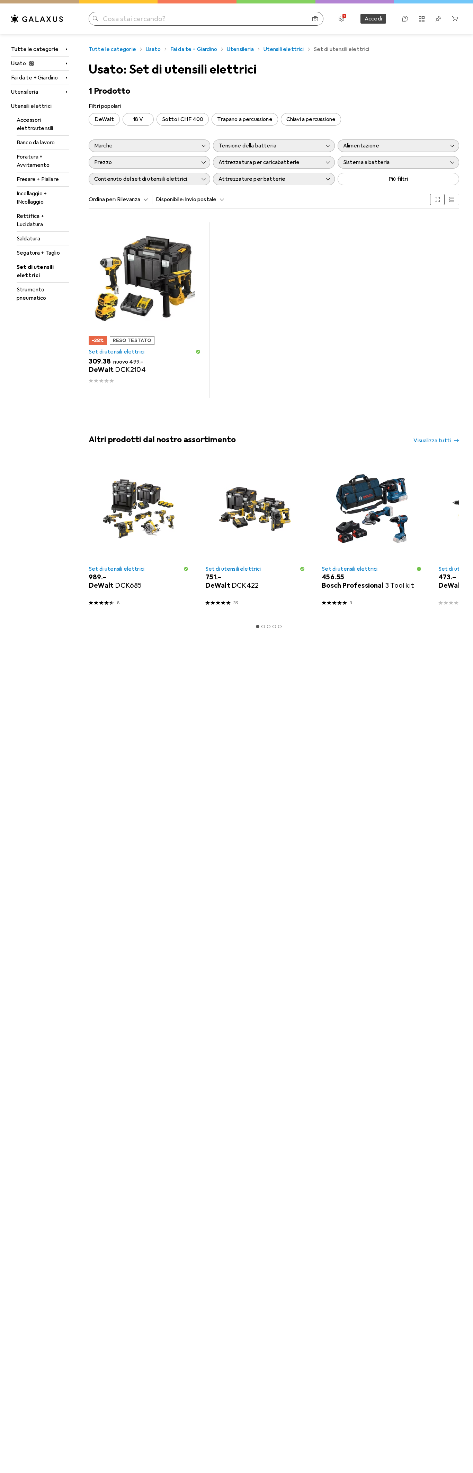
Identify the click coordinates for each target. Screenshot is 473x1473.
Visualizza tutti (432, 440)
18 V (138, 119)
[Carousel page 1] (257, 626)
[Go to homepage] (37, 19)
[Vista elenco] (452, 199)
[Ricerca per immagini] (315, 19)
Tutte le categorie (35, 49)
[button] (198, 352)
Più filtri (398, 179)
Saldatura (28, 238)
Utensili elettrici (31, 106)
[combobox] (131, 199)
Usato (18, 63)
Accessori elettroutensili (35, 124)
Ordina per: (102, 199)
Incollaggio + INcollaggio (32, 197)
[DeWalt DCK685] (138, 536)
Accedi (373, 18)
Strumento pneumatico (31, 293)
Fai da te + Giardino (34, 77)
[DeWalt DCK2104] (144, 310)
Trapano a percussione (244, 119)
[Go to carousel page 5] (280, 626)
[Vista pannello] (437, 199)
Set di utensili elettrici (35, 271)
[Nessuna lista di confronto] (421, 18)
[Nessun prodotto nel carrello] (455, 18)
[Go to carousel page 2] (263, 626)
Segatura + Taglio (38, 252)
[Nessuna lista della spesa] (438, 18)
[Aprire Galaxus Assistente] (405, 18)
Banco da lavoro (36, 142)
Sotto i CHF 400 (182, 119)
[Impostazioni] (341, 18)
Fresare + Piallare (38, 179)
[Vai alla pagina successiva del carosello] (447, 536)
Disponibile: (170, 199)
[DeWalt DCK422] (255, 536)
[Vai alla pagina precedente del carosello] (93, 536)
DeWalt (104, 119)
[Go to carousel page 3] (268, 626)
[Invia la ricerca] (95, 19)
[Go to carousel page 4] (274, 626)
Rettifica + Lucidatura (30, 220)
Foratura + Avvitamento (33, 161)
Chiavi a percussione (311, 119)
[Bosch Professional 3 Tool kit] (371, 536)
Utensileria (24, 91)
